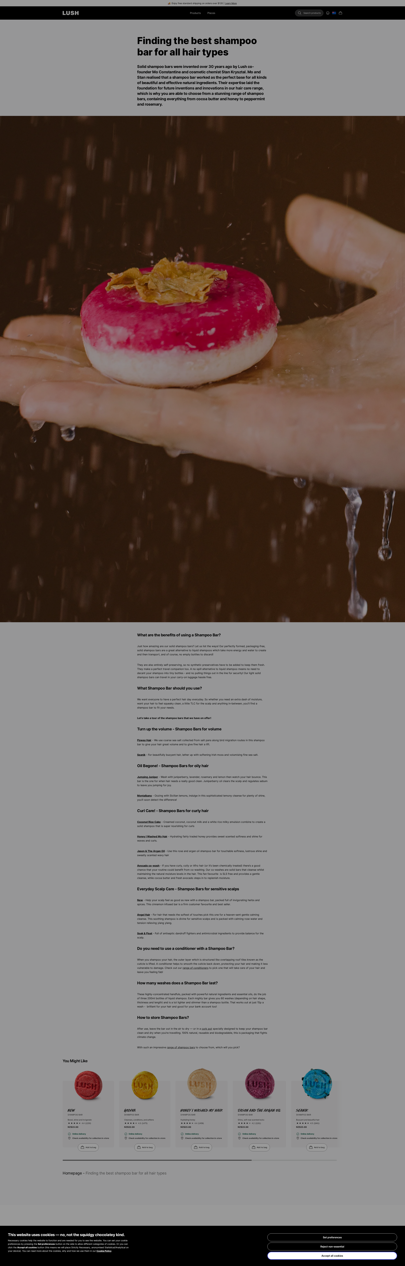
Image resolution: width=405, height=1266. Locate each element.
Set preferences (332, 1237)
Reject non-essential (332, 1246)
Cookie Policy (104, 1251)
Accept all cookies (332, 1255)
